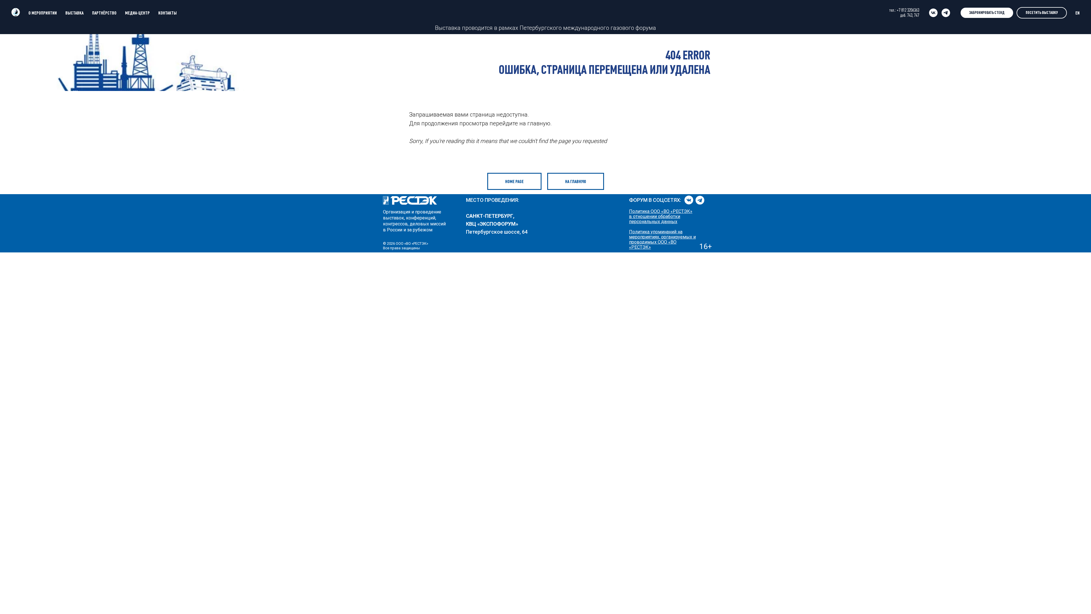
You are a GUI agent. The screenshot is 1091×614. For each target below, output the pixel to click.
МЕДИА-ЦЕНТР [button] (137, 12)
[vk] (933, 13)
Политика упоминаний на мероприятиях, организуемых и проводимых (662, 237)
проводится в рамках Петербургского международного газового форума (558, 27)
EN (1077, 12)
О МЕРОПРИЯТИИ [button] (42, 12)
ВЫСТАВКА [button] (74, 12)
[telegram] (946, 13)
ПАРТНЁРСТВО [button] (104, 12)
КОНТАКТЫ (167, 12)
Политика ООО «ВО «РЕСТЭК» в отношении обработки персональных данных (660, 216)
